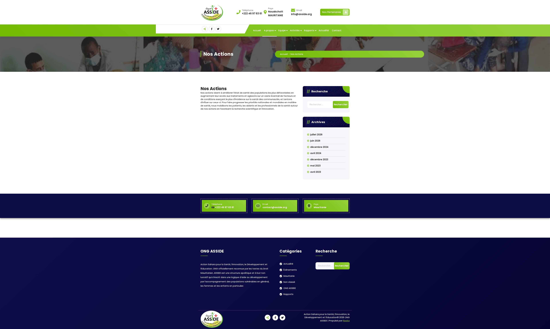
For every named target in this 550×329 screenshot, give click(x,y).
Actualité (324, 30)
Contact (336, 30)
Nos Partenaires (331, 12)
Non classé (289, 281)
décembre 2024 (319, 147)
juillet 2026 (316, 134)
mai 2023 (315, 165)
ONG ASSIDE (289, 288)
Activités (295, 30)
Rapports (309, 30)
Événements (290, 269)
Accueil (257, 30)
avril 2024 (315, 153)
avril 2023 (315, 171)
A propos (269, 30)
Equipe (282, 30)
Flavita (346, 320)
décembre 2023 (319, 159)
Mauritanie (289, 275)
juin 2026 (315, 140)
